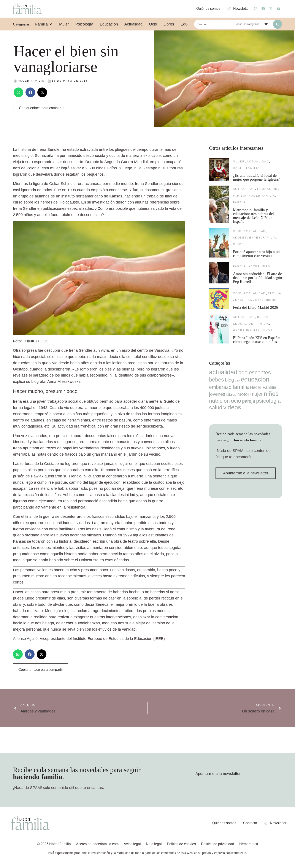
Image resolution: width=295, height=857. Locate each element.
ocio (237, 231)
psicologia (268, 401)
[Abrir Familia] (51, 24)
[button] (18, 92)
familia (239, 195)
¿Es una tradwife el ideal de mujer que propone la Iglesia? (256, 177)
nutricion (219, 401)
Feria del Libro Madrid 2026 (255, 307)
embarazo (220, 387)
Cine (237, 380)
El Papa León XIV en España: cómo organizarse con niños (256, 339)
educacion (267, 189)
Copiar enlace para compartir (41, 108)
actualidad (258, 161)
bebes (262, 317)
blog (229, 380)
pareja (239, 202)
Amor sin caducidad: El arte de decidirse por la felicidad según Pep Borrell (257, 278)
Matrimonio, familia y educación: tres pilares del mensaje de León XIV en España (253, 216)
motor (243, 394)
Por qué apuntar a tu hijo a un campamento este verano (256, 254)
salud (215, 407)
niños (238, 244)
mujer (239, 161)
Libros (270, 300)
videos (232, 407)
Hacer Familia (246, 168)
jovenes (217, 394)
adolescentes (247, 237)
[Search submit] (277, 24)
